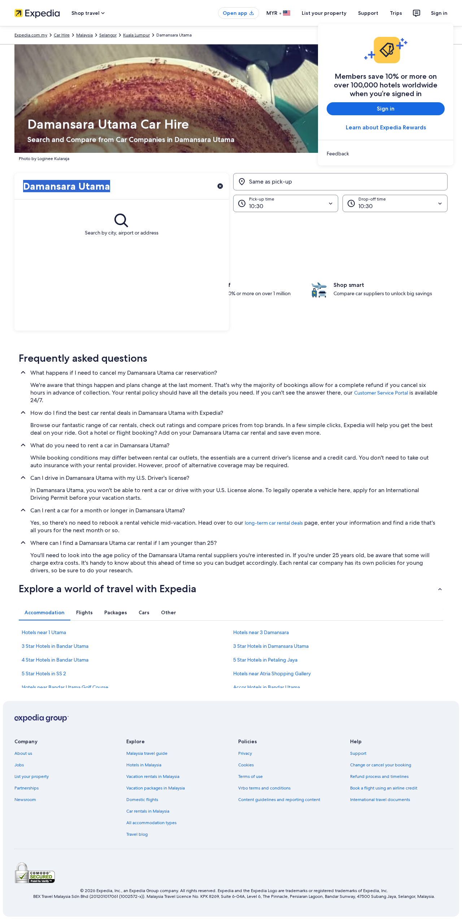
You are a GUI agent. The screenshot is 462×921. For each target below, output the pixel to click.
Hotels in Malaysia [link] (143, 765)
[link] (385, 153)
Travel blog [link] (137, 834)
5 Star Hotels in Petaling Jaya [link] (265, 660)
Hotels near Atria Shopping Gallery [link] (272, 673)
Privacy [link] (245, 753)
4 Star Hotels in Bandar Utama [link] (55, 660)
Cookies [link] (246, 765)
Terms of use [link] (250, 776)
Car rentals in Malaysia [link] (147, 811)
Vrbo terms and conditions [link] (264, 788)
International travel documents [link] (380, 799)
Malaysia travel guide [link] (146, 753)
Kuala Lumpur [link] (136, 35)
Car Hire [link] (62, 35)
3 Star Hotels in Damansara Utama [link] (271, 646)
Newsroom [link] (25, 799)
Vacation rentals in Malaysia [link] (152, 776)
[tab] (44, 612)
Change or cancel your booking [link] (380, 765)
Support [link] (358, 753)
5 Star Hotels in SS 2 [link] (44, 673)
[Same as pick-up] (340, 181)
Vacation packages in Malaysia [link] (155, 788)
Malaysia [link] (84, 35)
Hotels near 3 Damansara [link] (261, 632)
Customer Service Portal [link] (381, 393)
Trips (396, 13)
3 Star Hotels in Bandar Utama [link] (55, 646)
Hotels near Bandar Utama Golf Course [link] (65, 687)
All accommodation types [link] (151, 823)
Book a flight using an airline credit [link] (383, 788)
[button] (231, 588)
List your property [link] (31, 776)
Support (368, 13)
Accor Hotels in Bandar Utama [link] (266, 687)
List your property (324, 13)
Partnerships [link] (26, 788)
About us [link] (23, 753)
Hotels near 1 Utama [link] (44, 632)
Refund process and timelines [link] (379, 776)
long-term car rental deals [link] (274, 523)
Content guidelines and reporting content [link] (279, 799)
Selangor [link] (108, 35)
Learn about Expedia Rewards (386, 127)
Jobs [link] (19, 765)
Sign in (439, 13)
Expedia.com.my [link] (30, 35)
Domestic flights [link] (142, 799)
